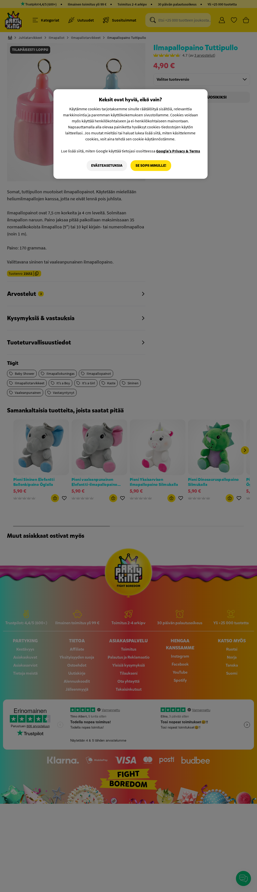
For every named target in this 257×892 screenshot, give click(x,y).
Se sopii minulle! (151, 165)
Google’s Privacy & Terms (178, 150)
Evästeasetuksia (106, 165)
